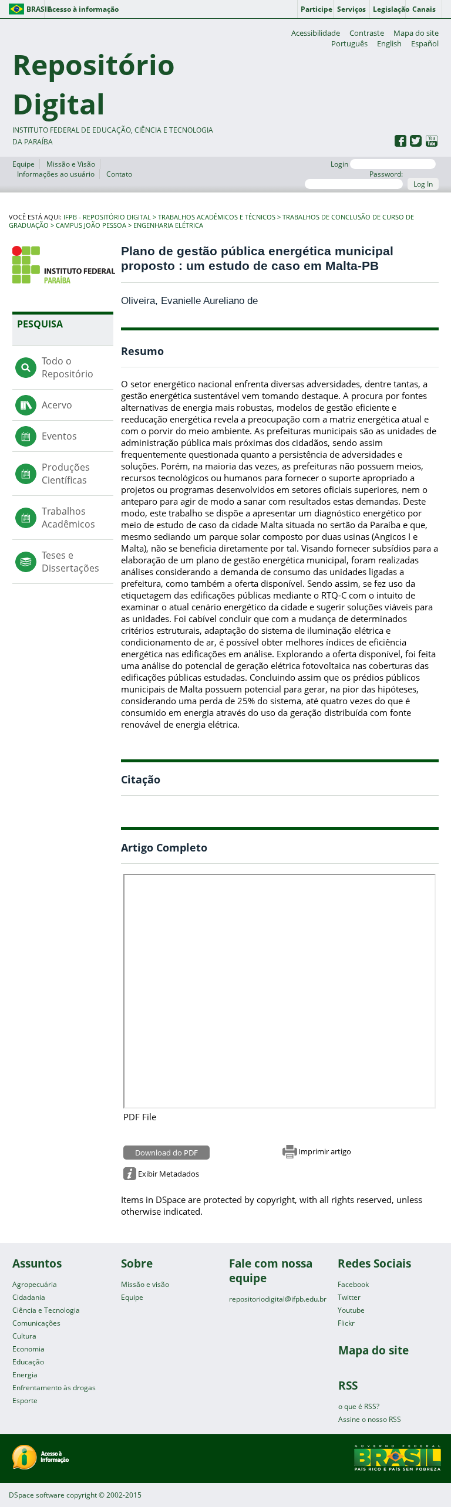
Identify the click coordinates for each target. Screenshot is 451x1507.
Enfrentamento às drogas (54, 1388)
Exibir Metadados (168, 1173)
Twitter (349, 1297)
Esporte (25, 1400)
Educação (28, 1362)
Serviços (351, 9)
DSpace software (37, 1495)
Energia (25, 1375)
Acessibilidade (315, 33)
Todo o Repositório (67, 367)
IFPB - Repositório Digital (107, 217)
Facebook (353, 1284)
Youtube (351, 1310)
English (389, 43)
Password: (386, 174)
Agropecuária (34, 1284)
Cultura (24, 1336)
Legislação (389, 9)
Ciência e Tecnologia (46, 1310)
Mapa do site (416, 33)
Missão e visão (145, 1284)
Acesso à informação (83, 9)
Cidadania (28, 1297)
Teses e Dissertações (70, 562)
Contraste (366, 33)
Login (340, 164)
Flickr (346, 1323)
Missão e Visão (70, 164)
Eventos (59, 436)
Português (349, 43)
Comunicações (36, 1323)
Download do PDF (166, 1152)
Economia (28, 1349)
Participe (316, 9)
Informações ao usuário (56, 174)
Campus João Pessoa (91, 225)
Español (425, 43)
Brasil (35, 9)
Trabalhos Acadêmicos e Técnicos (216, 217)
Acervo (57, 404)
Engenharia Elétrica (168, 225)
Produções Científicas (66, 473)
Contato (119, 174)
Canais (424, 9)
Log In (423, 184)
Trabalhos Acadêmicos (68, 518)
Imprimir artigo (324, 1151)
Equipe (23, 164)
